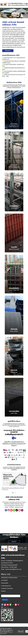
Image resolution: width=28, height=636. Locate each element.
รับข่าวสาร (4, 600)
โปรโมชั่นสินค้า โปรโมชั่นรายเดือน (9, 578)
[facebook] (6, 510)
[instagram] (8, 510)
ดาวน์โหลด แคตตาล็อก (7, 588)
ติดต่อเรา (3, 591)
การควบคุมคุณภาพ (6, 586)
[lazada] (22, 510)
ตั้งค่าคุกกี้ (20, 631)
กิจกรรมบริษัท (4, 583)
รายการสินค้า (4, 580)
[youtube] (11, 510)
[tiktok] (17, 510)
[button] (26, 4)
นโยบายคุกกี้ (3, 633)
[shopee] (19, 510)
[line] (14, 510)
